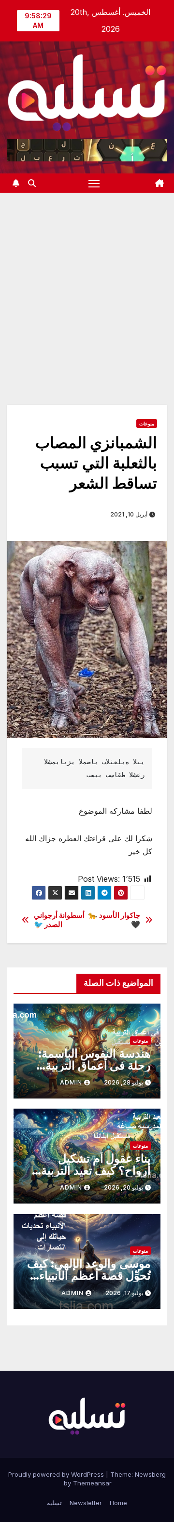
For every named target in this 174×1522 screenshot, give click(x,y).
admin (71, 1082)
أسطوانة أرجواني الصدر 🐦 (59, 919)
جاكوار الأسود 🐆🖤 (114, 919)
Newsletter (86, 1503)
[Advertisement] (87, 284)
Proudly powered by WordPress (57, 1474)
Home (118, 1503)
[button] (32, 183)
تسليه (54, 1503)
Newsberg (150, 1474)
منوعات (146, 423)
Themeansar (92, 1483)
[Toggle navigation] (94, 183)
